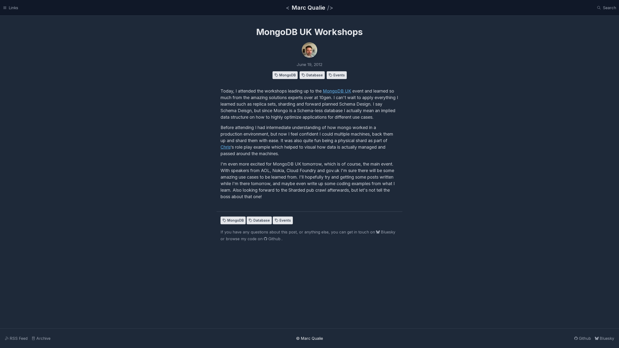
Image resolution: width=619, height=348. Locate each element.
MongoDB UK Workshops (309, 32)
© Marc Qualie (309, 338)
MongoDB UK (337, 91)
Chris (225, 147)
